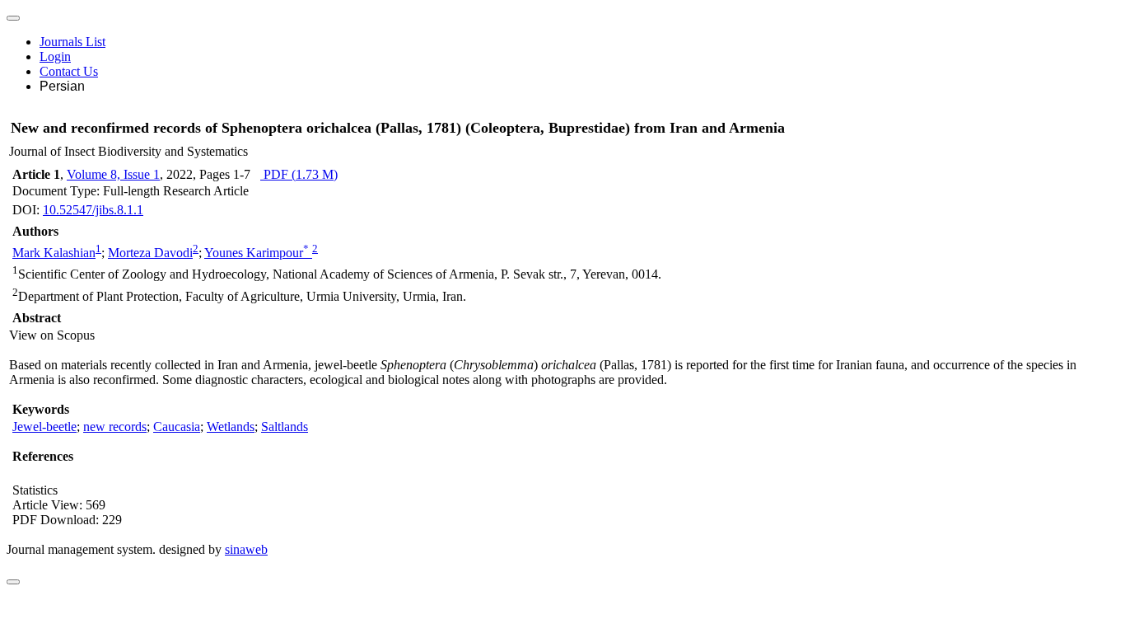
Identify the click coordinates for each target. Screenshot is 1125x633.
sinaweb (246, 549)
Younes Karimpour (256, 253)
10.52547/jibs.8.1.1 (93, 210)
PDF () (299, 174)
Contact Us (69, 71)
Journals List (72, 42)
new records (115, 427)
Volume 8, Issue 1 (113, 174)
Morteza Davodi (150, 253)
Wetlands (230, 427)
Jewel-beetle (44, 427)
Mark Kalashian (54, 253)
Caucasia (176, 427)
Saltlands (284, 427)
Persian (62, 86)
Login (55, 56)
